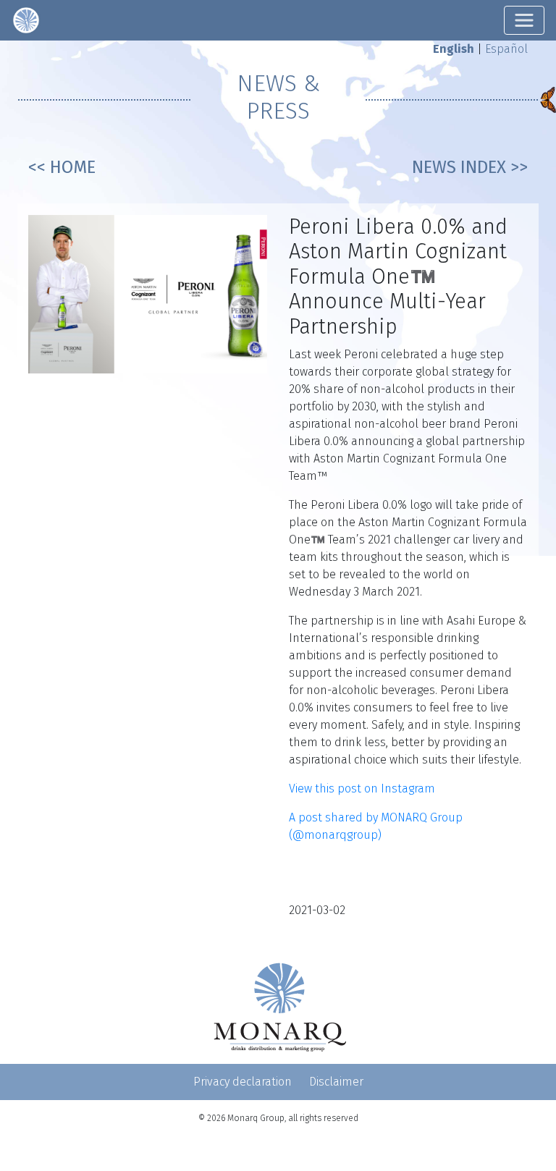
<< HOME (62, 167)
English (453, 49)
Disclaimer (336, 1081)
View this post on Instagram (362, 788)
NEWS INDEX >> (470, 167)
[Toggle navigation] (524, 20)
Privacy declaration (242, 1081)
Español (506, 49)
